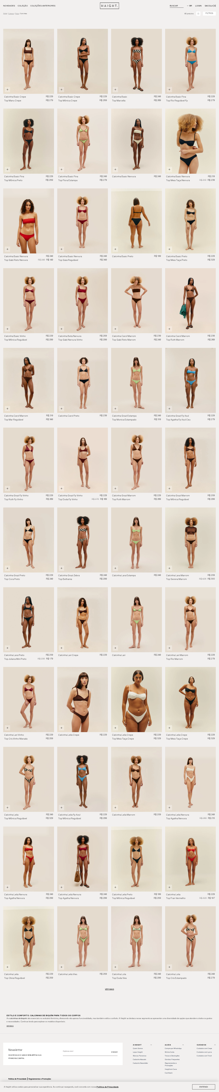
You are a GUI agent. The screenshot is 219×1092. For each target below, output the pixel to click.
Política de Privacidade (107, 1087)
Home (5, 13)
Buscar (174, 5)
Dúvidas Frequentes (172, 1059)
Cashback (168, 1073)
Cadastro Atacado (139, 1059)
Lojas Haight (138, 1052)
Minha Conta (169, 1052)
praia (17, 13)
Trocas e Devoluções (172, 1056)
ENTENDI (203, 1087)
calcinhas (23, 13)
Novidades (9, 5)
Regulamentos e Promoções (40, 1079)
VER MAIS (109, 989)
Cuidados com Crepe (204, 1048)
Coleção (23, 5)
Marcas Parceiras (139, 1056)
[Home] (109, 6)
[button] (104, 61)
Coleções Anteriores (42, 5)
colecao (11, 13)
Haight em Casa (171, 1069)
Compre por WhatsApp (173, 1048)
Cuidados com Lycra (204, 1052)
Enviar (114, 1052)
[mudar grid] (198, 14)
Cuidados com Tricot (204, 1056)
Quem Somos (138, 1048)
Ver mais (10, 1026)
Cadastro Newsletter (140, 1063)
